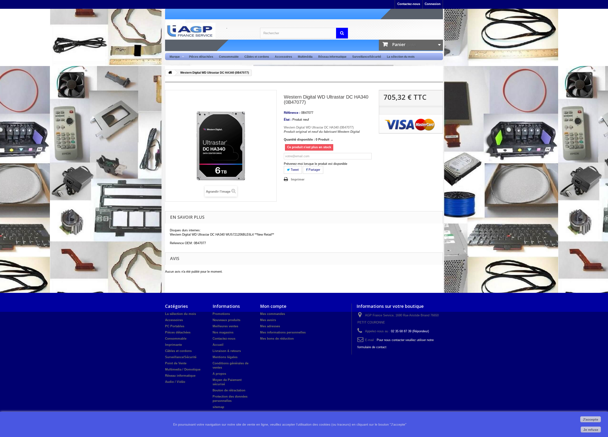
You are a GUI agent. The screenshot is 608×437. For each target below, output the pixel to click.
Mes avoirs (268, 320)
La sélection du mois (401, 56)
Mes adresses (270, 326)
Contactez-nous (408, 4)
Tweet (294, 169)
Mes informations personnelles (283, 332)
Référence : (292, 112)
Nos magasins (223, 332)
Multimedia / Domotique (182, 369)
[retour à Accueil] (170, 73)
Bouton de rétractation (229, 390)
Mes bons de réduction (277, 338)
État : (287, 119)
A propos (219, 373)
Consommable (229, 56)
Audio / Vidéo (175, 382)
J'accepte (590, 419)
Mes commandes (272, 314)
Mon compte (273, 306)
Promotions (221, 314)
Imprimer (297, 179)
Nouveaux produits (226, 320)
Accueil (218, 345)
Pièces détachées (201, 56)
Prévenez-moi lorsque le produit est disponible (315, 164)
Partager (314, 169)
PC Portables (174, 326)
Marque (173, 57)
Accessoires (283, 56)
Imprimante (173, 345)
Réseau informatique (332, 56)
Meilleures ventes (225, 326)
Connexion (433, 4)
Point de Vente (175, 363)
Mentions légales (225, 357)
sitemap (218, 407)
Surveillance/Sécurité (366, 56)
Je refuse (590, 430)
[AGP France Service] (209, 30)
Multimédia (305, 56)
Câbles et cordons (256, 56)
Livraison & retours (227, 351)
